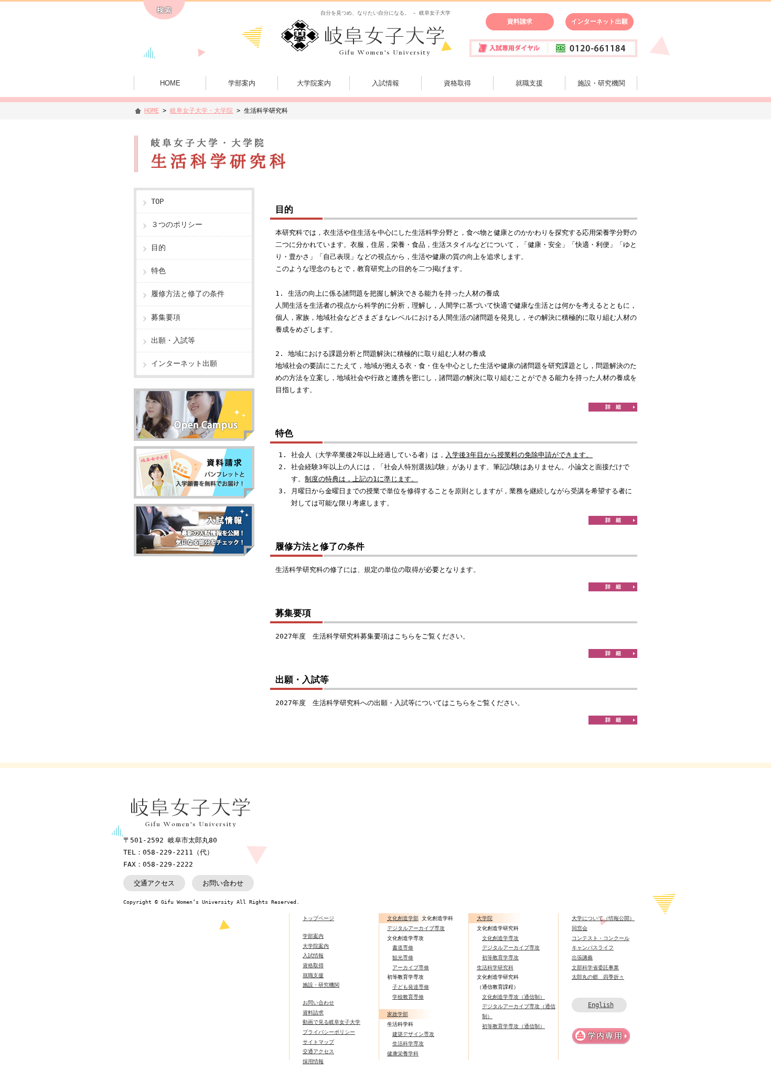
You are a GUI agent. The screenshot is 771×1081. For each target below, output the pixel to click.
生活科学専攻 (408, 1043)
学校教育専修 (408, 996)
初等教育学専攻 (500, 957)
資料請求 (519, 21)
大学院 (484, 918)
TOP (157, 201)
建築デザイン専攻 (413, 1034)
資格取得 (457, 83)
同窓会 (579, 928)
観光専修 (402, 957)
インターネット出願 (599, 21)
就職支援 (529, 83)
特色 (158, 270)
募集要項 (165, 317)
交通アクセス (154, 883)
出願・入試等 (173, 340)
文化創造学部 (403, 918)
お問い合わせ (222, 883)
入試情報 (385, 83)
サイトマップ (318, 1042)
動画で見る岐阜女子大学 (331, 1022)
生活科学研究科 (495, 967)
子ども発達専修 (410, 986)
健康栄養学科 (403, 1053)
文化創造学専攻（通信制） (513, 996)
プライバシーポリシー (329, 1032)
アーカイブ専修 (410, 967)
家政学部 (397, 1014)
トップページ (318, 918)
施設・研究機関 (601, 83)
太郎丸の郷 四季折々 (598, 977)
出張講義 (582, 957)
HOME (170, 83)
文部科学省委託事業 (595, 967)
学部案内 (241, 83)
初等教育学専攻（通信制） (513, 1026)
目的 (158, 247)
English (601, 1005)
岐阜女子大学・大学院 (201, 110)
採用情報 (313, 1061)
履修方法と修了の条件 (187, 293)
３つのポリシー (176, 224)
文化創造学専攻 (500, 938)
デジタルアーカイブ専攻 (416, 928)
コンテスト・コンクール (600, 938)
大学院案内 (314, 83)
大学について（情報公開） (603, 918)
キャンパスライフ (593, 947)
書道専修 (402, 947)
